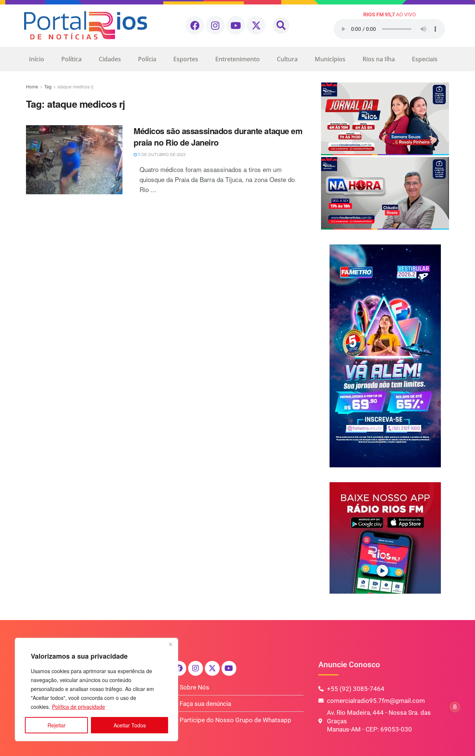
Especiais (425, 59)
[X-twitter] (256, 25)
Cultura (287, 59)
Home (32, 86)
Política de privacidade (78, 706)
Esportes (185, 59)
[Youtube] (235, 25)
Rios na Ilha (379, 59)
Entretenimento (237, 59)
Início (36, 59)
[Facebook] (195, 25)
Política (71, 59)
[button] (281, 25)
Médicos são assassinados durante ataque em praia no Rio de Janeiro (218, 136)
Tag (48, 86)
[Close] (170, 644)
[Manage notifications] (455, 707)
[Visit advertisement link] (385, 156)
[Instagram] (215, 25)
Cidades (110, 59)
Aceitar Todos (130, 725)
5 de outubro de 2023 (161, 154)
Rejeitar (57, 725)
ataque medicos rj (76, 86)
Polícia (147, 59)
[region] (96, 689)
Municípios (330, 59)
